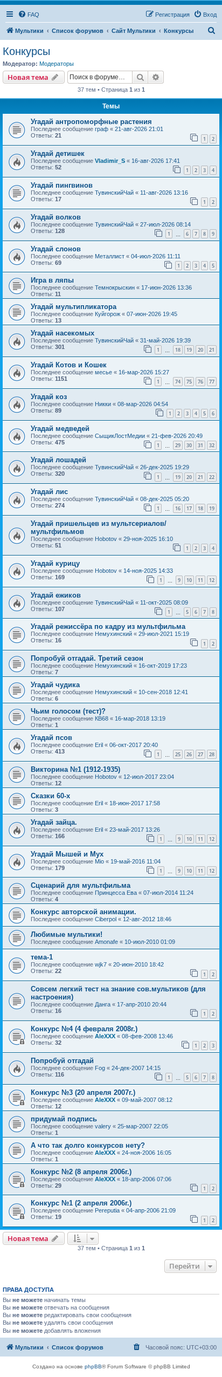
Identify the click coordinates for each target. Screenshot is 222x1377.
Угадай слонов (56, 249)
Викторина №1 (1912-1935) (75, 769)
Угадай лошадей (58, 460)
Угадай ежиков (56, 595)
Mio (99, 861)
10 (189, 580)
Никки (103, 404)
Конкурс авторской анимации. (83, 912)
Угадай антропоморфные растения (91, 122)
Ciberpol (105, 919)
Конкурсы (26, 51)
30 (189, 445)
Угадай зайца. (54, 822)
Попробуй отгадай (62, 1061)
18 (178, 349)
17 (189, 508)
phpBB (93, 1366)
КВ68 (101, 718)
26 (189, 754)
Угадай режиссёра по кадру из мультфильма (108, 626)
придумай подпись (64, 1119)
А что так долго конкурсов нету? (88, 1145)
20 (200, 349)
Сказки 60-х (50, 796)
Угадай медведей (60, 428)
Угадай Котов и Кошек (69, 365)
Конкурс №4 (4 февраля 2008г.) (84, 1029)
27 (200, 754)
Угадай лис (49, 492)
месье (103, 372)
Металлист (109, 256)
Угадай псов (51, 738)
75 (189, 381)
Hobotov (106, 539)
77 (211, 381)
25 (178, 754)
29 (178, 445)
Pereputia (107, 1210)
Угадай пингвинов (62, 185)
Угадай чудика (55, 685)
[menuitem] (28, 14)
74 (178, 381)
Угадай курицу (55, 563)
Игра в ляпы (52, 280)
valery (103, 1126)
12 (211, 580)
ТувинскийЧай (114, 192)
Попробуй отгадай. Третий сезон (87, 658)
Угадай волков (56, 217)
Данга (102, 1004)
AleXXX (105, 1036)
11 (200, 580)
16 (178, 508)
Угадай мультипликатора (73, 307)
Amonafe (106, 941)
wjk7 (101, 964)
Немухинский (113, 634)
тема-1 (42, 957)
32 (211, 445)
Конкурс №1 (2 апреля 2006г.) (81, 1203)
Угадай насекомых (62, 333)
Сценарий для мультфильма (80, 885)
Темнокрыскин (115, 287)
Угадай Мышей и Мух (67, 854)
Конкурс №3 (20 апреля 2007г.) (83, 1092)
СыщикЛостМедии (120, 436)
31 (200, 445)
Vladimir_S (110, 160)
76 (200, 381)
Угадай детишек (58, 153)
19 (189, 349)
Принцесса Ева (116, 892)
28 (211, 754)
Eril (99, 745)
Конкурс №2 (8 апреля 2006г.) (81, 1172)
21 (211, 349)
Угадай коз (49, 397)
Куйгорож (107, 314)
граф (101, 129)
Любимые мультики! (66, 934)
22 (211, 477)
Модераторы (56, 63)
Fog (100, 1068)
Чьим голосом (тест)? (68, 711)
